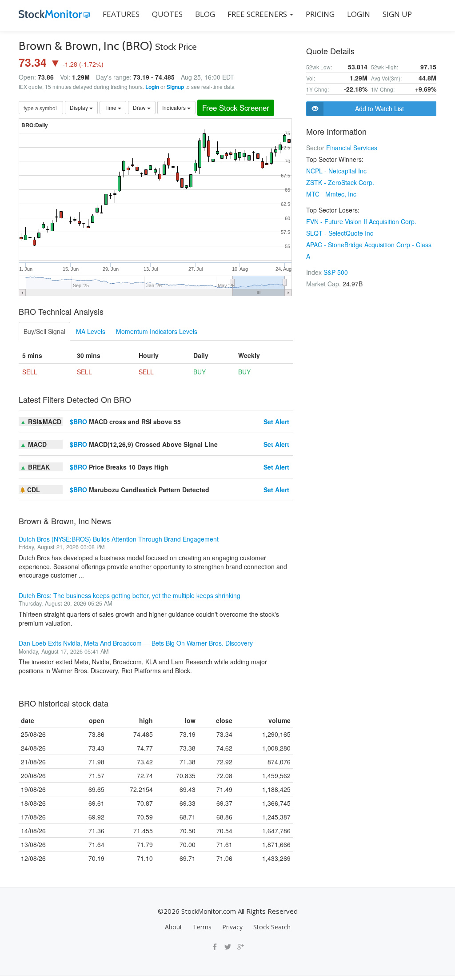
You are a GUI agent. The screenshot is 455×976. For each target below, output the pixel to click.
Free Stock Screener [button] (235, 107)
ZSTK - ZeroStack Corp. (340, 182)
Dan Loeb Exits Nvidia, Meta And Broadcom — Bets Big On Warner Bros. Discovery (136, 643)
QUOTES (167, 14)
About (173, 927)
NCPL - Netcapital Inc (336, 170)
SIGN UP (397, 14)
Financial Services (351, 147)
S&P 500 (335, 272)
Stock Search (272, 927)
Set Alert (276, 421)
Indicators (174, 107)
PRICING (320, 14)
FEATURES (121, 14)
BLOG (205, 14)
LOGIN (358, 14)
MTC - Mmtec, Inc (331, 193)
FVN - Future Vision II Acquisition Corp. (361, 221)
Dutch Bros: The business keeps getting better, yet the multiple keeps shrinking (129, 595)
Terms (202, 927)
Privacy (232, 927)
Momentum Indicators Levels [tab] (156, 331)
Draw (140, 107)
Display (79, 107)
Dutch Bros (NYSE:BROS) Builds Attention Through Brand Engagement (119, 538)
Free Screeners (258, 14)
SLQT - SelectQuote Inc (339, 233)
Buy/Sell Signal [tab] (44, 331)
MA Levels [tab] (90, 331)
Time (111, 107)
